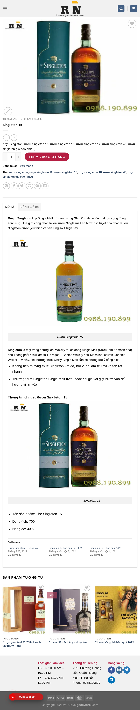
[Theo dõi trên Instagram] (119, 670)
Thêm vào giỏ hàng (47, 157)
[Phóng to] (8, 111)
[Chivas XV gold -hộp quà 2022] (116, 609)
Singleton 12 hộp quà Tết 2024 (65, 548)
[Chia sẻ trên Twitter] (21, 185)
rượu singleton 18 (90, 172)
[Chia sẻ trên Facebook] (14, 185)
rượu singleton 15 (65, 172)
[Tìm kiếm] (121, 8)
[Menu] (5, 8)
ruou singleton (18, 172)
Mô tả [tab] (9, 206)
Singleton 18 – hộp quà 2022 (105, 548)
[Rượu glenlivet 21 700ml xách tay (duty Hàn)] (24, 609)
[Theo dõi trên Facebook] (111, 670)
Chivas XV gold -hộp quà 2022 (114, 642)
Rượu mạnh (33, 119)
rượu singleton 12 (41, 172)
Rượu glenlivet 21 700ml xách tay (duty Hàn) (22, 644)
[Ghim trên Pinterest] (37, 185)
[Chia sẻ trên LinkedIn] (44, 185)
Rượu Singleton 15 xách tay (23, 548)
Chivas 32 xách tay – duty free (68, 642)
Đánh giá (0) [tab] (29, 206)
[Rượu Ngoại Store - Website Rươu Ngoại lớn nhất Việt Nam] (70, 8)
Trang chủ (11, 119)
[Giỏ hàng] (133, 8)
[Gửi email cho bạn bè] (29, 185)
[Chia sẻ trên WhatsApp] (6, 185)
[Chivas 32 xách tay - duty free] (70, 609)
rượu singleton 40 (114, 172)
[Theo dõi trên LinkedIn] (111, 680)
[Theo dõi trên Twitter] (126, 670)
